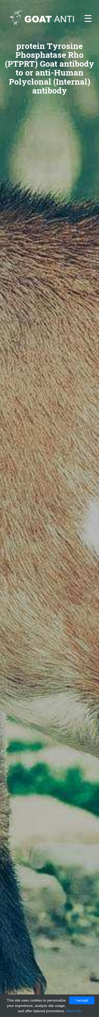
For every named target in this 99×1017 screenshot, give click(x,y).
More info (73, 1011)
